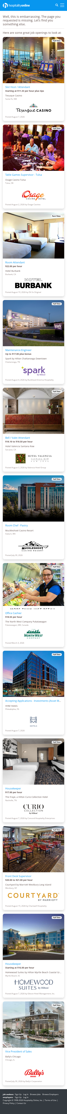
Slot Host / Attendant (17, 87)
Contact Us (21, 1103)
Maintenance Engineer (18, 350)
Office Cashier (13, 613)
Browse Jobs (35, 1094)
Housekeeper (13, 788)
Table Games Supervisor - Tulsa (23, 174)
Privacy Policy (8, 1103)
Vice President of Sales (18, 1051)
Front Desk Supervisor (18, 876)
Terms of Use (50, 1100)
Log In (25, 1094)
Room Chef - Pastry (16, 525)
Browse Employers (50, 1094)
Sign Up (18, 1094)
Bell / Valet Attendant (17, 437)
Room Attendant (15, 262)
